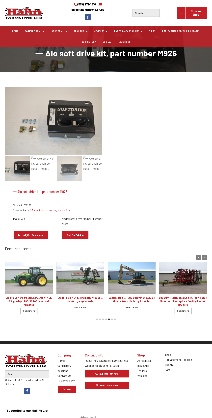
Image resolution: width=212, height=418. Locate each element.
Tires (168, 354)
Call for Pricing (75, 235)
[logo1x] (26, 360)
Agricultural (144, 360)
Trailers (142, 370)
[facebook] (88, 17)
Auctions (62, 370)
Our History (64, 365)
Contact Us (64, 375)
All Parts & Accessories (42, 210)
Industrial (143, 365)
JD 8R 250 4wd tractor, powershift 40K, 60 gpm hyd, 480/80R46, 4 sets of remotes (29, 301)
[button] (204, 257)
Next (98, 121)
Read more (29, 310)
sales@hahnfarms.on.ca (87, 9)
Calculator (37, 235)
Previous (9, 121)
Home (61, 360)
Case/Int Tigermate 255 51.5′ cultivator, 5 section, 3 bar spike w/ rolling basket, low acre (183, 301)
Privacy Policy (66, 380)
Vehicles (142, 375)
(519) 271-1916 (86, 4)
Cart (167, 369)
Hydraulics (63, 210)
